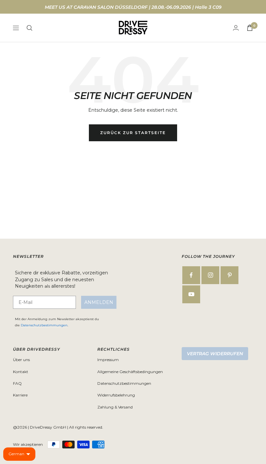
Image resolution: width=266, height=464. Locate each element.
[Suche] (29, 28)
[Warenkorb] (250, 28)
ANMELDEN (98, 302)
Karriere (20, 395)
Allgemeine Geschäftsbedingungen (130, 371)
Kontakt (20, 371)
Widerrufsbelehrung (116, 395)
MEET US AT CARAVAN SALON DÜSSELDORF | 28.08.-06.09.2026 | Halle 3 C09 (133, 7)
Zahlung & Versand (115, 407)
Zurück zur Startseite (133, 132)
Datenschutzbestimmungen (44, 325)
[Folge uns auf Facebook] (191, 275)
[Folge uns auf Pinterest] (229, 275)
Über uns (21, 359)
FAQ (17, 383)
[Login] (236, 28)
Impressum (108, 359)
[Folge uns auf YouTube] (191, 294)
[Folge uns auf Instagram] (210, 275)
